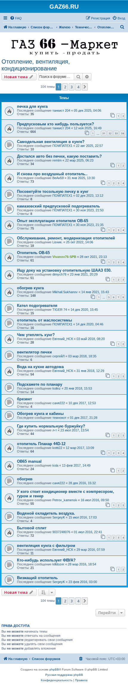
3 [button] (72, 87)
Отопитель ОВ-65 (33, 252)
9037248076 (61, 532)
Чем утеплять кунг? (36, 335)
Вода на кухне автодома (40, 366)
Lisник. (57, 242)
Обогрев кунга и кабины (40, 413)
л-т (54, 430)
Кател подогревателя (37, 305)
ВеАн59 (58, 178)
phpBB (54, 669)
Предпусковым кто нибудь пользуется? (55, 124)
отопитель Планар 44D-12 (41, 444)
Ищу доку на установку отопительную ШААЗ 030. (64, 270)
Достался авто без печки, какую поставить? (59, 156)
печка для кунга (32, 106)
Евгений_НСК (62, 339)
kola (55, 465)
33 (116, 133)
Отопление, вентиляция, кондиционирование (35, 65)
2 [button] (65, 87)
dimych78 (59, 274)
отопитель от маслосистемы (44, 320)
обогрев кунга (30, 288)
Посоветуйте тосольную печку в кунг (52, 191)
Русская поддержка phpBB (64, 674)
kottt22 (57, 448)
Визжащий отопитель (37, 578)
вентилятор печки (34, 352)
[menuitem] (16, 18)
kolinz (56, 388)
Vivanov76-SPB (64, 257)
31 (103, 133)
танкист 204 (61, 110)
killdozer (58, 564)
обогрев (24, 479)
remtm (57, 160)
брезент (24, 399)
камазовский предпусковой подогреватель (58, 206)
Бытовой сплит (31, 528)
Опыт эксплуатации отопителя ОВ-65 (52, 221)
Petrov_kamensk (64, 500)
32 (109, 133)
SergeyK (58, 517)
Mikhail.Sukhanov (65, 292)
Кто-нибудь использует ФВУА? (46, 560)
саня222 (58, 403)
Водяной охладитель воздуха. (46, 513)
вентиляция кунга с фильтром (46, 545)
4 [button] (78, 87)
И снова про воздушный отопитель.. (52, 174)
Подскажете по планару (39, 384)
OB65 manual (29, 461)
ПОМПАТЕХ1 (62, 145)
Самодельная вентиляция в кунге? (51, 141)
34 (122, 133)
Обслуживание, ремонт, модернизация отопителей (66, 238)
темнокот (59, 417)
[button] (85, 86)
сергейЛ (58, 356)
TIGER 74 (59, 309)
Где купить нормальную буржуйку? (51, 426)
